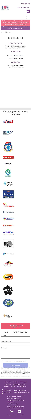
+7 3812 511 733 (7, 392)
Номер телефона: (6, 341)
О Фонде (13, 386)
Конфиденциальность (22, 386)
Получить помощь (17, 384)
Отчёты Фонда (15, 381)
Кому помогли (23, 381)
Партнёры (6, 386)
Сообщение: (4, 347)
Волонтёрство (8, 384)
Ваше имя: (4, 335)
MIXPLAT (22, 28)
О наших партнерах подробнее (15, 326)
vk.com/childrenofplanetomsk (16, 67)
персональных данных (20, 361)
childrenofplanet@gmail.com (23, 392)
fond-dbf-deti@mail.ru (23, 7)
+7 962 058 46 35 (25, 3)
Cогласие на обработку (15, 361)
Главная (3, 32)
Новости (24, 384)
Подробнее (22, 24)
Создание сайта (11, 415)
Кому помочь (7, 381)
